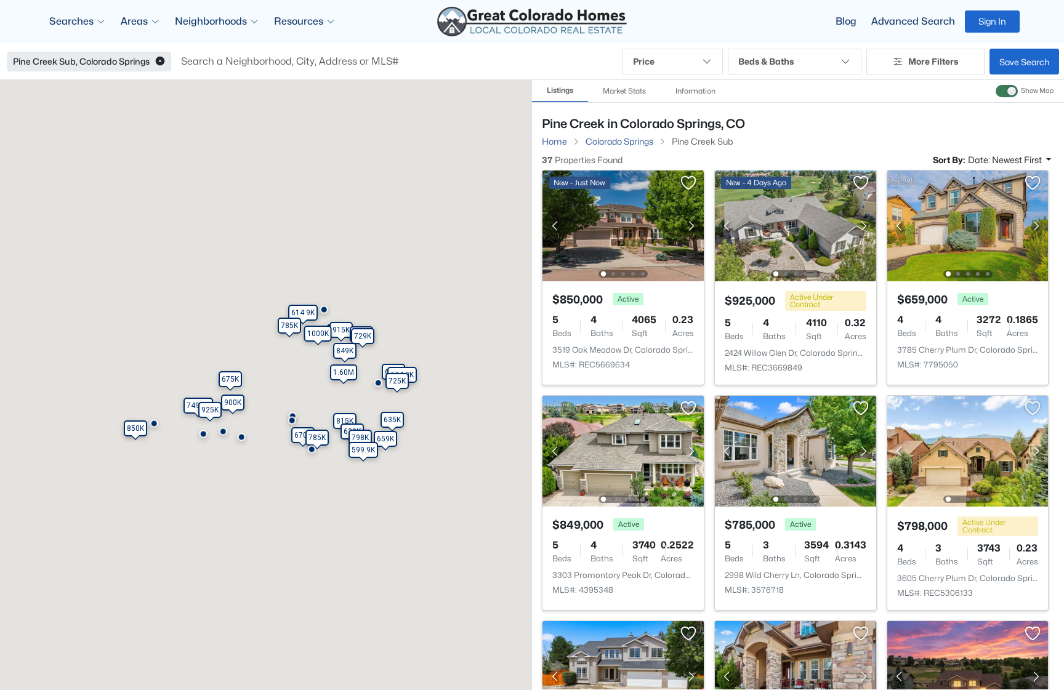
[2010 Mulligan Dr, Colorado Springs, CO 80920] (623, 675)
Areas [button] (134, 21)
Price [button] (644, 61)
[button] (160, 61)
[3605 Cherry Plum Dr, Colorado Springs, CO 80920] (967, 450)
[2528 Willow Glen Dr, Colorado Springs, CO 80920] (967, 675)
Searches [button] (71, 21)
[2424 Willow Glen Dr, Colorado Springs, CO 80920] (795, 225)
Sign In (992, 21)
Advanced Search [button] (913, 21)
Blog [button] (846, 21)
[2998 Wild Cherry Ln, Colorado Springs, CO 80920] (795, 450)
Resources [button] (298, 21)
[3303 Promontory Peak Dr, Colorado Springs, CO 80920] (623, 450)
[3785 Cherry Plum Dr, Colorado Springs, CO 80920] (967, 225)
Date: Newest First (1006, 159)
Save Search (1024, 62)
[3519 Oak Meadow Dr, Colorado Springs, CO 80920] (623, 225)
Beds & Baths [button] (766, 61)
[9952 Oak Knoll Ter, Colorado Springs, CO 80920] (795, 675)
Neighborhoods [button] (211, 21)
